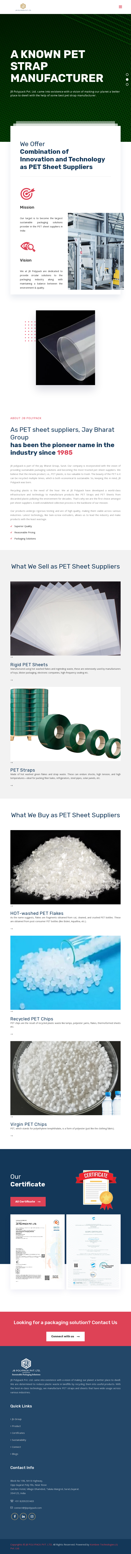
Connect (16, 1446)
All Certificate (25, 1201)
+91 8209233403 (23, 1501)
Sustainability (19, 1439)
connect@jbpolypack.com (27, 1507)
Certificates (18, 1432)
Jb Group (17, 1419)
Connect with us (63, 1336)
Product (16, 1426)
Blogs (15, 1453)
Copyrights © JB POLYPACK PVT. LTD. (31, 1544)
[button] (127, 74)
